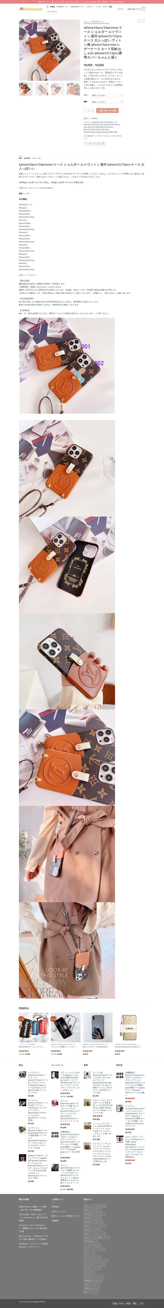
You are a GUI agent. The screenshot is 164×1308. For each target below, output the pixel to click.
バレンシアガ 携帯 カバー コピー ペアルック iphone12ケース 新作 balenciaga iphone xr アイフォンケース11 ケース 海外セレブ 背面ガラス (64, 1047)
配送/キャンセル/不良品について (65, 1216)
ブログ (105, 7)
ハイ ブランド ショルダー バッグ (96, 1261)
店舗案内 (55, 1220)
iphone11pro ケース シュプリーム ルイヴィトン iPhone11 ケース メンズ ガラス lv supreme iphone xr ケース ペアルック (32, 1047)
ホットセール (52, 11)
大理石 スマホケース (92, 1284)
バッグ (98, 7)
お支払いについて (59, 1211)
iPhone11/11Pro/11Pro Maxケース (104, 122)
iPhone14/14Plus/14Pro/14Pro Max (100, 127)
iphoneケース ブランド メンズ (98, 136)
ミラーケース (89, 1273)
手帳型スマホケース (92, 1288)
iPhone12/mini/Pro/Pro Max (96, 23)
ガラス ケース (89, 1253)
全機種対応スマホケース (93, 1280)
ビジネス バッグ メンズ (93, 1269)
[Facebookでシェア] (86, 144)
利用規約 (55, 1206)
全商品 (52, 7)
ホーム (86, 21)
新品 (110, 7)
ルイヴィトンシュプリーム (94, 1276)
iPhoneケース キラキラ (92, 1230)
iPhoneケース (62, 7)
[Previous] (23, 50)
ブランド (89, 7)
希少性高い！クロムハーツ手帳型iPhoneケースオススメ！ (33, 1245)
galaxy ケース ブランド (93, 1210)
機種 (85, 101)
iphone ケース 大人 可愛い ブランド (97, 1237)
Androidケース (77, 7)
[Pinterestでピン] (99, 144)
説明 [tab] (20, 158)
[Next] (76, 50)
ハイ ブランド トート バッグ (94, 1265)
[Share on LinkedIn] (103, 144)
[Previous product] (143, 21)
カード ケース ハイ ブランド (94, 1249)
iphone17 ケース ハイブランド (95, 1226)
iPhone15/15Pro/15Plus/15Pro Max (96, 130)
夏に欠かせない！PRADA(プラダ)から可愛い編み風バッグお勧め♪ (33, 1237)
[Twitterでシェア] (90, 144)
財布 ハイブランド (91, 1292)
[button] (121, 9)
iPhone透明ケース (91, 1241)
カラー (86, 95)
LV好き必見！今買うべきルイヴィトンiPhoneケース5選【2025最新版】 (33, 1217)
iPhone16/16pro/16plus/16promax (96, 132)
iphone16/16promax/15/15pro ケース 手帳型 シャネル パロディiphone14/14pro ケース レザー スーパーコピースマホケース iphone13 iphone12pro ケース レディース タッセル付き (128, 1047)
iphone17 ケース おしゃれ (94, 1222)
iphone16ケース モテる (93, 1218)
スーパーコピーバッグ (92, 1257)
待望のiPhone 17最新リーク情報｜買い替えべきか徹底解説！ (33, 1208)
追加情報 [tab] (27, 158)
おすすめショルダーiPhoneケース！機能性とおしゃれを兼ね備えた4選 (33, 1228)
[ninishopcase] (31, 9)
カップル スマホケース (92, 1245)
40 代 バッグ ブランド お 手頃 (95, 1206)
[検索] (47, 6)
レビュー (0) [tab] (36, 158)
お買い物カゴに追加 (107, 110)
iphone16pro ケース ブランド (95, 1214)
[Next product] (139, 21)
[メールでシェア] (95, 144)
